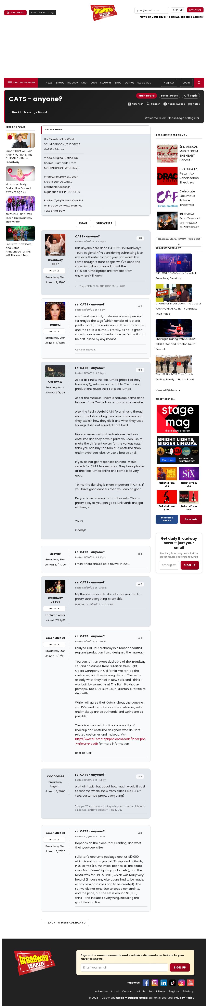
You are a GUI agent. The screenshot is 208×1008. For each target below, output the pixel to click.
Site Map (188, 991)
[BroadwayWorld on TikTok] (172, 982)
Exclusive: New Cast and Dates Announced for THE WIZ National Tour (18, 242)
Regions (174, 991)
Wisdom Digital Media (131, 998)
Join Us (140, 991)
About (115, 991)
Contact (127, 991)
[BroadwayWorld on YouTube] (190, 982)
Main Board (147, 95)
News (49, 82)
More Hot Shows (167, 519)
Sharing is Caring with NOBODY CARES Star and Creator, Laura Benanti (176, 344)
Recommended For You (171, 135)
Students (106, 82)
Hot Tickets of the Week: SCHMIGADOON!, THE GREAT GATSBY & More (62, 144)
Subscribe (104, 223)
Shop (118, 82)
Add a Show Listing (42, 12)
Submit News (157, 991)
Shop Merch (17, 12)
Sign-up (178, 9)
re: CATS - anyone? (90, 304)
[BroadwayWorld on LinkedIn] (163, 982)
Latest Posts (169, 95)
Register (169, 82)
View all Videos (166, 390)
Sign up (190, 565)
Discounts (191, 519)
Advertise (101, 991)
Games (129, 82)
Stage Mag (144, 82)
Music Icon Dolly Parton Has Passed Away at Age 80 (18, 181)
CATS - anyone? (87, 236)
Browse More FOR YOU (179, 239)
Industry (72, 82)
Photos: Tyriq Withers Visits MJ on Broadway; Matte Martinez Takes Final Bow (63, 206)
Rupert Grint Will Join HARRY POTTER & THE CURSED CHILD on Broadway (19, 149)
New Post (137, 104)
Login (186, 82)
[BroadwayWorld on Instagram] (154, 982)
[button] (199, 83)
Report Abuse (176, 104)
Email (83, 223)
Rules (196, 104)
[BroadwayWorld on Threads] (181, 982)
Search (155, 104)
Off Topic (190, 95)
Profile (54, 270)
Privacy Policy (184, 998)
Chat (84, 82)
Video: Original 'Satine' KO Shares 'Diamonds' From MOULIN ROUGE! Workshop (61, 163)
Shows (60, 82)
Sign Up (180, 967)
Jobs (94, 82)
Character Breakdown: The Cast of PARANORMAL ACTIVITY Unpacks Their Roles (178, 309)
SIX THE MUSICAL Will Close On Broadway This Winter (19, 211)
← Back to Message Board (28, 112)
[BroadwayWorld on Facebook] (146, 982)
